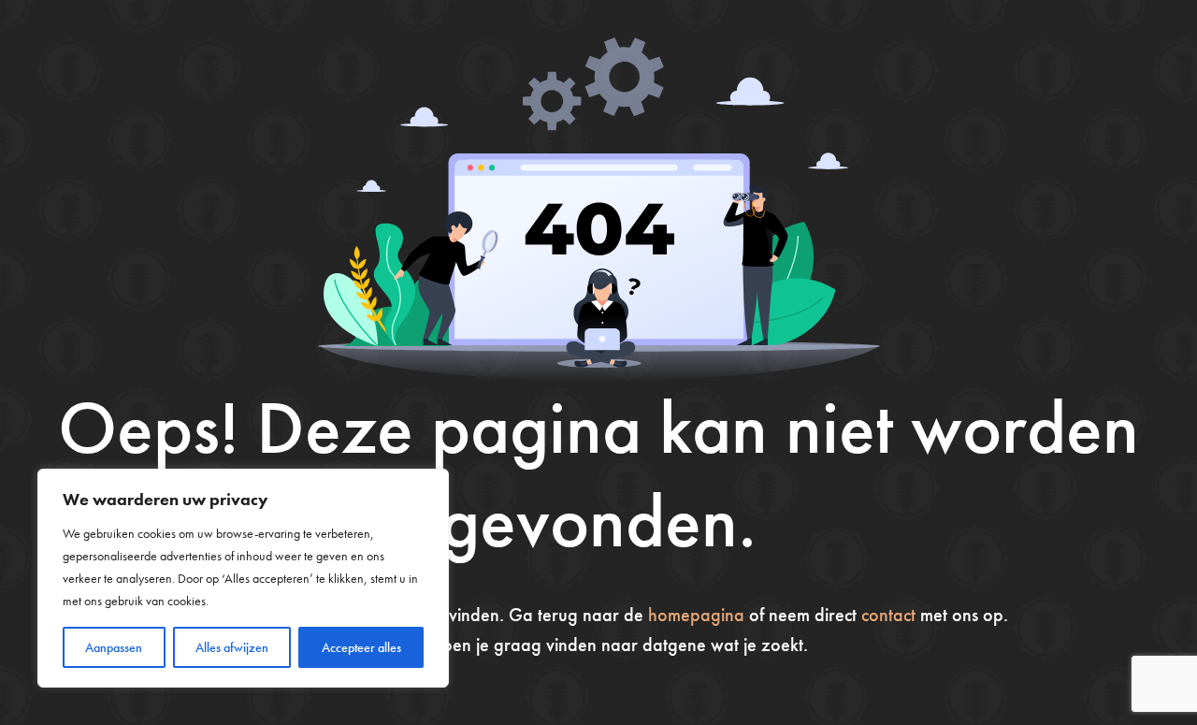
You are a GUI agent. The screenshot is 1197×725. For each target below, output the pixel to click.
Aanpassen (113, 647)
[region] (243, 578)
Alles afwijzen (231, 647)
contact (888, 614)
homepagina (696, 614)
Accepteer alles (361, 647)
